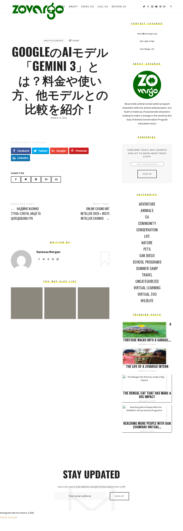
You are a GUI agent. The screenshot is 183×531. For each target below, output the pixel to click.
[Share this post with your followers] (26, 179)
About (73, 6)
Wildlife (147, 300)
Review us (119, 6)
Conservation (147, 229)
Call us (102, 6)
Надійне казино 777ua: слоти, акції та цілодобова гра (35, 212)
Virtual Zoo (147, 294)
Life (147, 236)
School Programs (147, 262)
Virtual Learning (146, 287)
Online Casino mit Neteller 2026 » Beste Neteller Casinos (85, 212)
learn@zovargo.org (147, 33)
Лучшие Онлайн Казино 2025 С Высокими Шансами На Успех (93, 298)
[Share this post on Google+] (46, 179)
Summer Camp (147, 268)
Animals (147, 210)
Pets (146, 249)
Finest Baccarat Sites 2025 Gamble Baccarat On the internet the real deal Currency (26, 298)
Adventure (147, 204)
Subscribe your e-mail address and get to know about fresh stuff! (147, 153)
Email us (87, 6)
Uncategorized (53, 40)
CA (147, 217)
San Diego (147, 255)
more (153, 123)
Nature (147, 242)
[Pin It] (36, 179)
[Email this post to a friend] (56, 179)
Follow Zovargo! (8, 517)
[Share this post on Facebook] (16, 179)
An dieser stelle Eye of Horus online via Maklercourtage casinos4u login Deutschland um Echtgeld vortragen (60, 298)
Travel (147, 274)
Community (147, 223)
